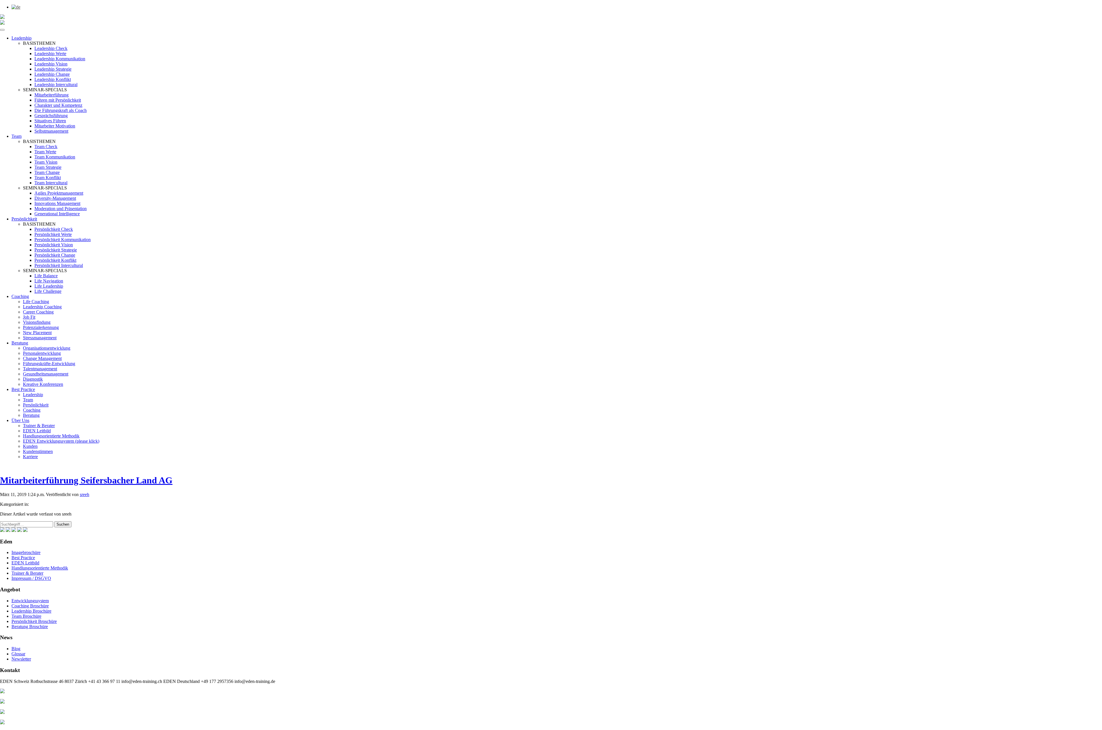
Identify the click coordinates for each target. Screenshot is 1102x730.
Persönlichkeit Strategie (55, 249)
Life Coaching (36, 301)
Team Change (47, 172)
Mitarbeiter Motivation (54, 125)
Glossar (18, 653)
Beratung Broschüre (29, 626)
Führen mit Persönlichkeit (57, 100)
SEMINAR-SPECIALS (45, 89)
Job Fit (29, 317)
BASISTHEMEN (39, 43)
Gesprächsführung (51, 115)
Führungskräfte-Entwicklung (49, 363)
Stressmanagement (40, 337)
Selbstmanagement (51, 131)
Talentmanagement (40, 368)
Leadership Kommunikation (59, 58)
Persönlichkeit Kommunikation (62, 239)
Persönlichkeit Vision (53, 244)
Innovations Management (57, 203)
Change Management (42, 358)
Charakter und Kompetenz (58, 105)
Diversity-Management (55, 198)
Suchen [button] (63, 524)
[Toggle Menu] (2, 30)
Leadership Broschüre (31, 611)
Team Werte (45, 151)
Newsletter (21, 659)
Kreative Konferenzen (43, 384)
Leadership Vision (50, 63)
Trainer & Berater (39, 425)
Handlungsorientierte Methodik (51, 435)
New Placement (37, 332)
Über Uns (20, 420)
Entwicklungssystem (30, 600)
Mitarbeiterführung (51, 94)
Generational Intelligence (57, 213)
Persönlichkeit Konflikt (55, 260)
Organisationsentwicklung (46, 348)
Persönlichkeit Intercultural (58, 265)
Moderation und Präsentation (60, 208)
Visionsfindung (37, 322)
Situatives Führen (50, 120)
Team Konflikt (47, 177)
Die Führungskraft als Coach (60, 110)
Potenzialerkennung (41, 327)
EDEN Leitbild (37, 430)
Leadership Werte (50, 53)
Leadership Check (50, 48)
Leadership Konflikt (52, 79)
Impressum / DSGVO (31, 578)
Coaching (20, 296)
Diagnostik (33, 379)
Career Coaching (38, 311)
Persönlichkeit (24, 218)
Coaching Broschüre (30, 605)
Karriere (30, 456)
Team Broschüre (26, 616)
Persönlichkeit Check (53, 229)
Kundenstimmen (38, 451)
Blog (15, 648)
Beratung (19, 342)
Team (16, 136)
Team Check (45, 146)
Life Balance (46, 275)
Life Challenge (47, 291)
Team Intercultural (50, 182)
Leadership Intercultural (55, 84)
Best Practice (23, 389)
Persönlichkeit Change (54, 255)
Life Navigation (48, 280)
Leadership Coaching (42, 306)
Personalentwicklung (42, 353)
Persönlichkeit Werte (53, 234)
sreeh (84, 494)
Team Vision (45, 162)
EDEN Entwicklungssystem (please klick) (61, 441)
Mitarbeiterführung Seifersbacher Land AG (86, 480)
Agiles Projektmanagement (58, 193)
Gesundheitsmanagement (45, 373)
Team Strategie (47, 167)
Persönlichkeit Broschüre (34, 621)
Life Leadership (48, 286)
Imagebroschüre (25, 552)
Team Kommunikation (54, 156)
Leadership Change (52, 74)
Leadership (21, 38)
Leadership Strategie (52, 69)
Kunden (30, 446)
